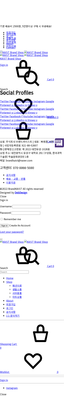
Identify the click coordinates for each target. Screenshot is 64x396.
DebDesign (21, 192)
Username (6, 206)
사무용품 (11, 42)
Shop (9, 282)
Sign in (4, 226)
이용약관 (11, 182)
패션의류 (11, 34)
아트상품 (11, 46)
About (9, 300)
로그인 (9, 308)
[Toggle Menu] (1, 52)
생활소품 (11, 38)
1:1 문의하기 (13, 315)
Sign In (4, 380)
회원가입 (11, 304)
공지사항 (11, 175)
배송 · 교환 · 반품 (15, 179)
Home (9, 278)
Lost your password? (12, 232)
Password (5, 213)
